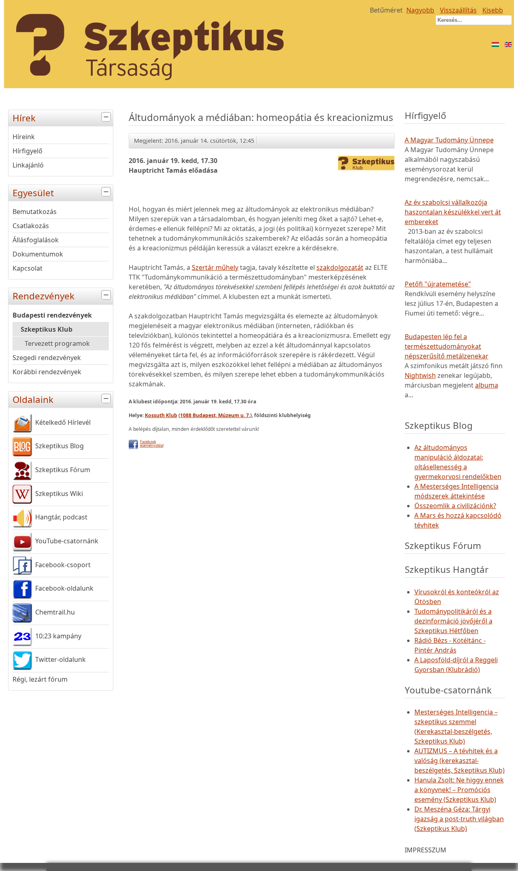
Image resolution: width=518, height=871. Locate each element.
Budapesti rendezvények (52, 315)
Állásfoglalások (36, 239)
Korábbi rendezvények (47, 371)
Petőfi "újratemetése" (438, 284)
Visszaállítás (458, 10)
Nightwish (420, 375)
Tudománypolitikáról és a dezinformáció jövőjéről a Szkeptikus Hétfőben (453, 621)
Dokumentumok (38, 254)
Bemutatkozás (35, 211)
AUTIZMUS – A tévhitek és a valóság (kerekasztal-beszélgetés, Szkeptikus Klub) (459, 760)
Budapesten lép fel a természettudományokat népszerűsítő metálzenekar (446, 346)
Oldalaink (33, 399)
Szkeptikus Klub (46, 329)
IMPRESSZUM (425, 850)
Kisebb (492, 10)
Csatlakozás (31, 225)
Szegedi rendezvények (47, 357)
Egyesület (33, 192)
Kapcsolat (27, 268)
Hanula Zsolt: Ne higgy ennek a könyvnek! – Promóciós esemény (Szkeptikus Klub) (459, 790)
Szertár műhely (215, 267)
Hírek (24, 118)
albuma (486, 385)
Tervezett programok (57, 343)
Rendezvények (43, 296)
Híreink (24, 136)
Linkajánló (28, 165)
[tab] (107, 117)
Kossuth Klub (161, 415)
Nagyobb (420, 10)
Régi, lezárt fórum (40, 679)
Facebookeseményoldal (151, 443)
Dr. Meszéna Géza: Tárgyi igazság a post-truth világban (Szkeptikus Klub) (459, 819)
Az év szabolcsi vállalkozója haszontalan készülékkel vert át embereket (453, 212)
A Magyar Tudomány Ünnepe (449, 140)
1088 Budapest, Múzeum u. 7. (215, 415)
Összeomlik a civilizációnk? (455, 505)
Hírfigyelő (27, 150)
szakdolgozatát (339, 267)
